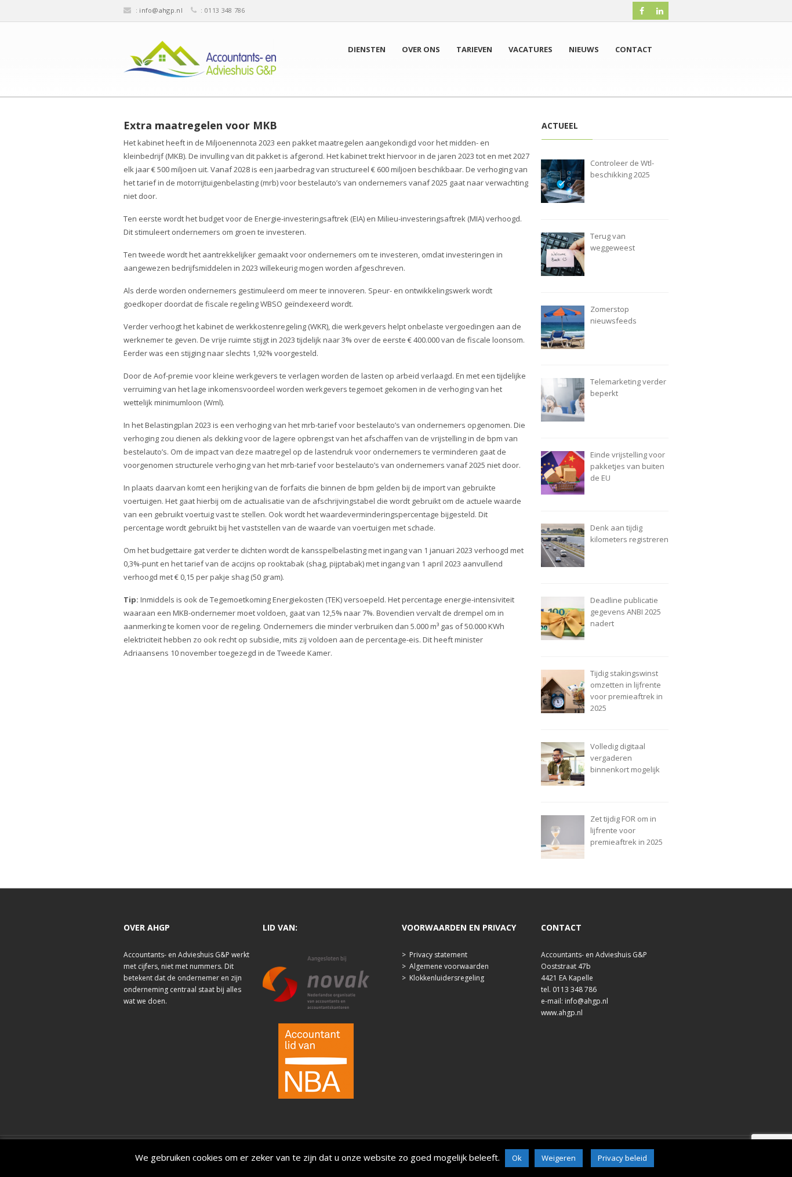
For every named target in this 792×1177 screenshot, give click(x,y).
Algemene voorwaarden (449, 966)
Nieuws (584, 49)
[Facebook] (642, 11)
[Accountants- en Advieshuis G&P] (199, 62)
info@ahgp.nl (161, 10)
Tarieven (474, 49)
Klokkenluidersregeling (446, 978)
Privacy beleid (622, 1158)
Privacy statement (438, 955)
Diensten (367, 49)
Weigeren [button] (559, 1158)
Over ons (421, 49)
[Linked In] (660, 11)
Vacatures (530, 49)
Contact (633, 49)
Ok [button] (517, 1158)
